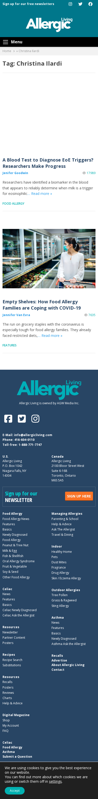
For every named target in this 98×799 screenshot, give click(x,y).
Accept (15, 790)
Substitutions (12, 665)
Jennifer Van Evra (16, 315)
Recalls (7, 682)
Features (10, 345)
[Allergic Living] (49, 24)
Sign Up (79, 496)
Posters (8, 643)
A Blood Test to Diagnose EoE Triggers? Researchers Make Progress (49, 117)
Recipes (9, 654)
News (6, 594)
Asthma (58, 617)
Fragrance (59, 567)
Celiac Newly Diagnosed (20, 610)
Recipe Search (12, 660)
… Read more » (39, 193)
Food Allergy (13, 203)
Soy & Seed (10, 572)
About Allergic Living (68, 665)
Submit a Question (17, 756)
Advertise (59, 660)
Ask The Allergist (63, 529)
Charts (7, 698)
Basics (7, 529)
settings (55, 781)
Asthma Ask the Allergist (69, 644)
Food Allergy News (16, 519)
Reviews (8, 693)
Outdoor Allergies (66, 590)
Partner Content (14, 637)
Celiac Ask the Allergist (18, 615)
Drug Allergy (60, 573)
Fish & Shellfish (13, 556)
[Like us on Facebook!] (9, 419)
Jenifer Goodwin (15, 173)
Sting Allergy (60, 606)
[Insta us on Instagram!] (35, 419)
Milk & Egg (10, 551)
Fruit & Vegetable (15, 566)
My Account (11, 725)
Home (7, 51)
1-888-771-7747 (30, 445)
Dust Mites (59, 562)
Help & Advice (62, 524)
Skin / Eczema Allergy (66, 578)
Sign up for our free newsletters (28, 4)
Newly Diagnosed (15, 534)
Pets (55, 557)
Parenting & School (65, 519)
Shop (6, 720)
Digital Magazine (16, 715)
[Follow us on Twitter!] (23, 419)
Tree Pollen (60, 595)
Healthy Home (62, 552)
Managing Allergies (67, 513)
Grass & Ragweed (64, 600)
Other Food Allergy (16, 577)
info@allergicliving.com (33, 435)
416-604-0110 (24, 440)
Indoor (57, 546)
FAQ (6, 731)
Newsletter (10, 632)
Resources (11, 627)
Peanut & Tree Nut (15, 545)
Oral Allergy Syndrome (19, 561)
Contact (58, 670)
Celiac (7, 589)
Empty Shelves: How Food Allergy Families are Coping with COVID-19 (49, 259)
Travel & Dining (62, 534)
